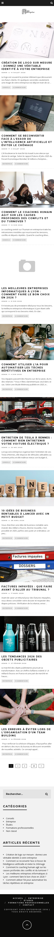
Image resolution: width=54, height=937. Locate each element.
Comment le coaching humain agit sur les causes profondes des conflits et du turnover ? (27, 217)
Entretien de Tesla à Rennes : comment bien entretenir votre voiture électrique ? (27, 440)
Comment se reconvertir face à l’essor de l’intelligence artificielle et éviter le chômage (27, 140)
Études (9, 824)
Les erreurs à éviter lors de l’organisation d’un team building (26, 732)
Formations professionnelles (20, 827)
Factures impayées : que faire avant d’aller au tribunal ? (27, 588)
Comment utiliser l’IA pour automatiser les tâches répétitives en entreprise (25, 367)
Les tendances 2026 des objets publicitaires (22, 658)
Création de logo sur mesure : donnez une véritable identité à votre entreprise (27, 65)
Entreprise (7, 164)
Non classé (11, 831)
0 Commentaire (19, 87)
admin (4, 72)
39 (34, 766)
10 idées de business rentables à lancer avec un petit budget (25, 513)
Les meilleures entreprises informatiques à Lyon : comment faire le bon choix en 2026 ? (26, 293)
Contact (28, 905)
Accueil (18, 898)
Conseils (6, 87)
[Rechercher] (52, 3)
